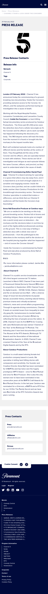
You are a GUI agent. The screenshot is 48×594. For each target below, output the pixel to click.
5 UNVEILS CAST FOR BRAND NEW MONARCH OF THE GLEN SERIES (15, 520)
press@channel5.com (14, 427)
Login (4, 486)
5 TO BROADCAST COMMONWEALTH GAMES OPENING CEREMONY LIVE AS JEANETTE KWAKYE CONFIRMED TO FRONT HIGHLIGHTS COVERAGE (15, 527)
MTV (5, 506)
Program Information (9, 543)
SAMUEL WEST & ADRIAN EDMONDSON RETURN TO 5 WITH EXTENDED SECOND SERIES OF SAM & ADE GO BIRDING (15, 518)
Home (4, 11)
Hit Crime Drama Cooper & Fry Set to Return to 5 (15, 525)
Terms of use (6, 576)
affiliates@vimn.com (13, 438)
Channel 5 (7, 547)
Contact (4, 573)
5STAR (6, 551)
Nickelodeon (8, 508)
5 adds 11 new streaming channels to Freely (15, 523)
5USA (6, 549)
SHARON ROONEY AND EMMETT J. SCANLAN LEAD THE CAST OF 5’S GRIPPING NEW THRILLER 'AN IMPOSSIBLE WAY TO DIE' (15, 530)
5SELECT (7, 554)
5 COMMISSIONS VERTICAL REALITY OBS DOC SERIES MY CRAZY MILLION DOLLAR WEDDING (15, 537)
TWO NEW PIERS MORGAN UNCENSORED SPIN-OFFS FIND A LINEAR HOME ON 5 (15, 539)
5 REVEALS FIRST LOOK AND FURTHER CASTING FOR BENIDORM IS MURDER (15, 534)
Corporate (5, 570)
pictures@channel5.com (15, 449)
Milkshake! (7, 559)
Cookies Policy (7, 582)
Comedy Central (9, 503)
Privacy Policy (6, 580)
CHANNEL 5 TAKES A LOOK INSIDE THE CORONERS (23, 13)
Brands (4, 500)
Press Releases (13, 11)
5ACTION (7, 556)
